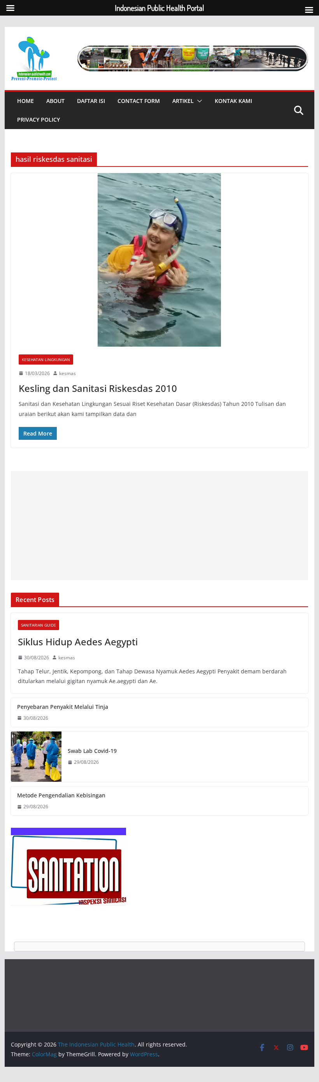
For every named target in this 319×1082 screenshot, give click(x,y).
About (55, 100)
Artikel (183, 100)
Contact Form (138, 100)
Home (25, 100)
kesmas (67, 373)
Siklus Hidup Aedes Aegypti (78, 641)
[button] (198, 101)
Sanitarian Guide (38, 625)
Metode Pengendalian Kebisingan (61, 795)
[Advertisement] (159, 525)
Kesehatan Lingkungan (46, 359)
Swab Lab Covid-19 (92, 750)
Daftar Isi (91, 100)
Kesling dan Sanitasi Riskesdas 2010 (98, 388)
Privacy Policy (38, 119)
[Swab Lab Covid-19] (36, 756)
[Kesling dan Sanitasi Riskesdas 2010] (159, 259)
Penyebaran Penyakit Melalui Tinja (62, 706)
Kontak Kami (233, 100)
